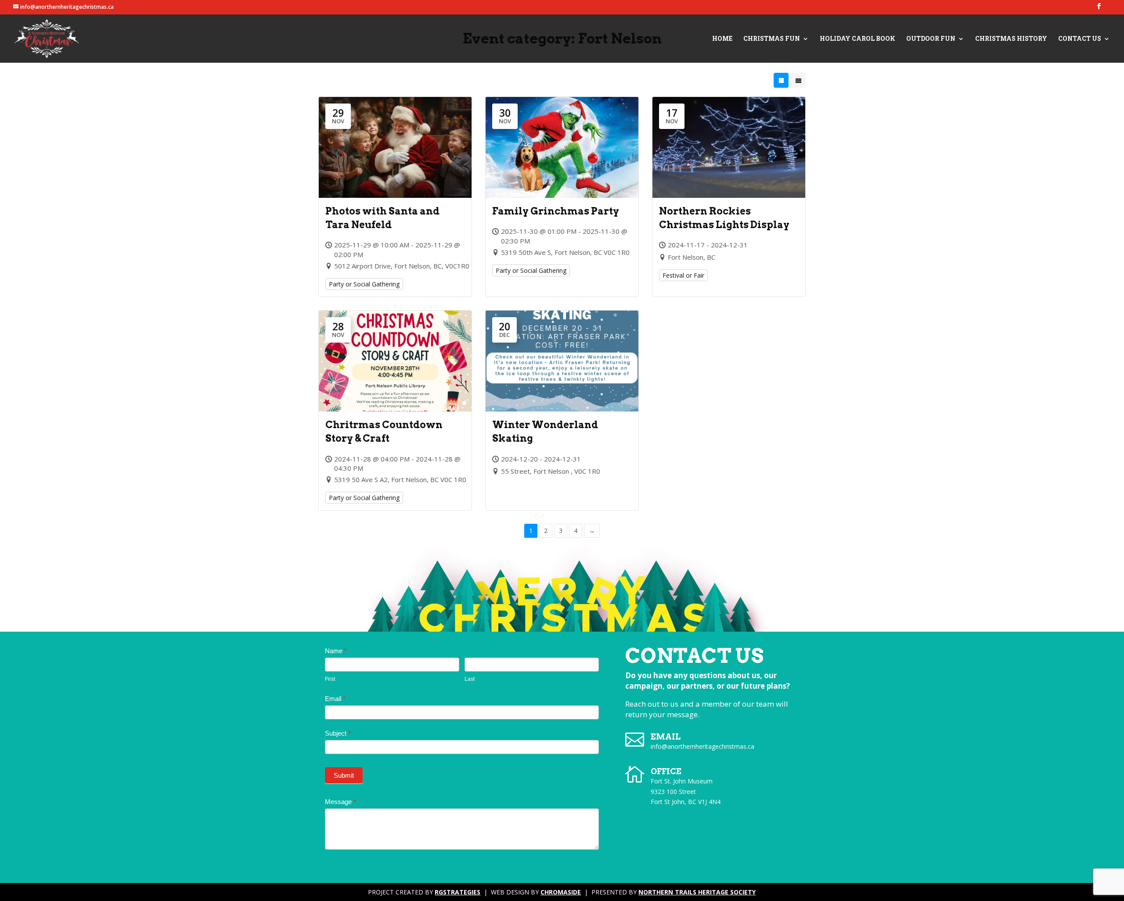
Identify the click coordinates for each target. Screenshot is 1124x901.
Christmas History (1011, 39)
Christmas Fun (771, 39)
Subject (338, 733)
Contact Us (1079, 39)
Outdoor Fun (930, 39)
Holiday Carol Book (857, 39)
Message (340, 801)
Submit (344, 775)
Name (336, 650)
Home (722, 39)
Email (335, 698)
